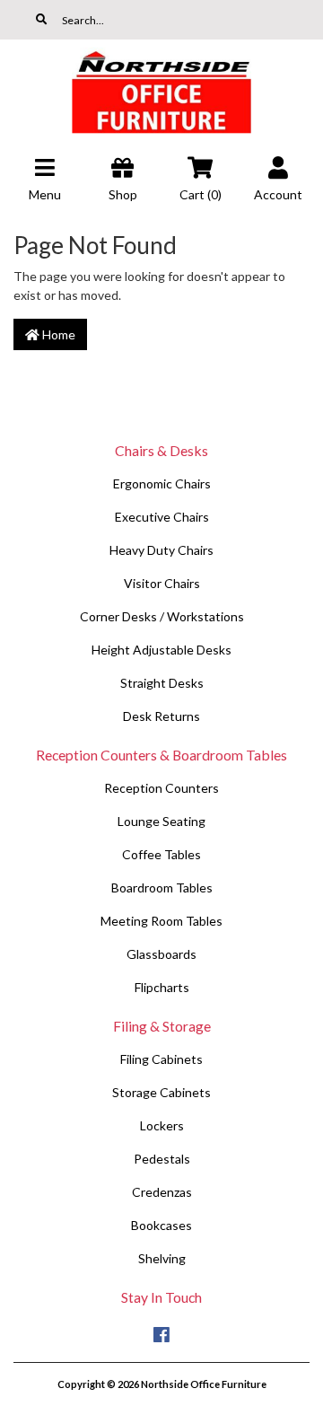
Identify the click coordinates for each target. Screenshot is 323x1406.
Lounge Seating (161, 821)
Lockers (162, 1125)
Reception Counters (161, 787)
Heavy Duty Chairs (161, 550)
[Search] (41, 19)
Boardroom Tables (162, 887)
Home (57, 334)
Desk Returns (161, 716)
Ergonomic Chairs (162, 483)
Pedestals (162, 1158)
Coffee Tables (161, 854)
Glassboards (161, 954)
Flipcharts (162, 987)
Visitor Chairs (162, 583)
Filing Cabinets (161, 1059)
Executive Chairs (162, 516)
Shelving (162, 1258)
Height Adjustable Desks (161, 649)
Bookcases (161, 1225)
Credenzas (162, 1191)
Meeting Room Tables (161, 920)
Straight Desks (162, 682)
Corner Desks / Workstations (162, 616)
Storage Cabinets (161, 1092)
